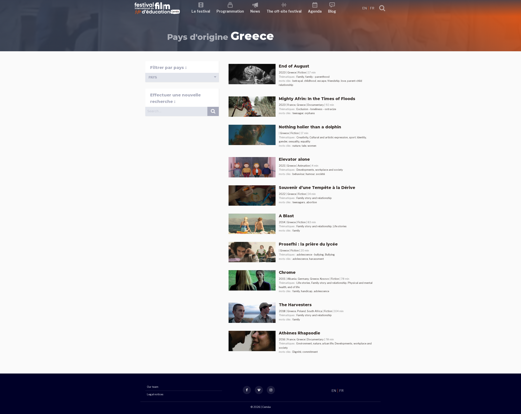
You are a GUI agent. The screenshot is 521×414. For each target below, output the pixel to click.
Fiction (302, 72)
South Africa (314, 311)
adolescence (300, 258)
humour (310, 174)
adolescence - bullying (310, 254)
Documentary (315, 104)
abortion (311, 202)
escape (321, 80)
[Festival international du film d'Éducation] (157, 15)
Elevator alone (294, 159)
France (291, 104)
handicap (306, 291)
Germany (303, 278)
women (312, 145)
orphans (310, 113)
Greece (291, 72)
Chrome (287, 272)
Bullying (330, 254)
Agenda (315, 11)
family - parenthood (317, 76)
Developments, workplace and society (320, 169)
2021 (282, 165)
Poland (301, 311)
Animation (304, 165)
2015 (282, 278)
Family (300, 76)
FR (372, 8)
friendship (333, 80)
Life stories (340, 226)
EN (365, 8)
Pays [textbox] (153, 77)
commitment (310, 351)
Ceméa (266, 407)
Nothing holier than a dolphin (310, 127)
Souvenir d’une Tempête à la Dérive (317, 187)
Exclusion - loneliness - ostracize (316, 109)
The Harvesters (295, 304)
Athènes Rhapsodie (299, 333)
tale (304, 145)
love (343, 80)
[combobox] (182, 77)
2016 (282, 339)
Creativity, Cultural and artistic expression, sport (326, 137)
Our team (152, 386)
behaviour (298, 174)
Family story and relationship (314, 198)
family (296, 230)
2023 (282, 72)
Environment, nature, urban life (315, 343)
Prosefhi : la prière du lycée (308, 244)
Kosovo (324, 278)
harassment (316, 258)
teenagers (298, 202)
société (320, 174)
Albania (292, 278)
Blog (332, 11)
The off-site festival (284, 11)
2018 (282, 311)
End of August (294, 66)
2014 (282, 222)
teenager (297, 113)
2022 (282, 194)
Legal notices (155, 394)
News (255, 11)
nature (296, 145)
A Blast (286, 215)
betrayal (297, 80)
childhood (310, 80)
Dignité (296, 351)
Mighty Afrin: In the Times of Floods (317, 98)
